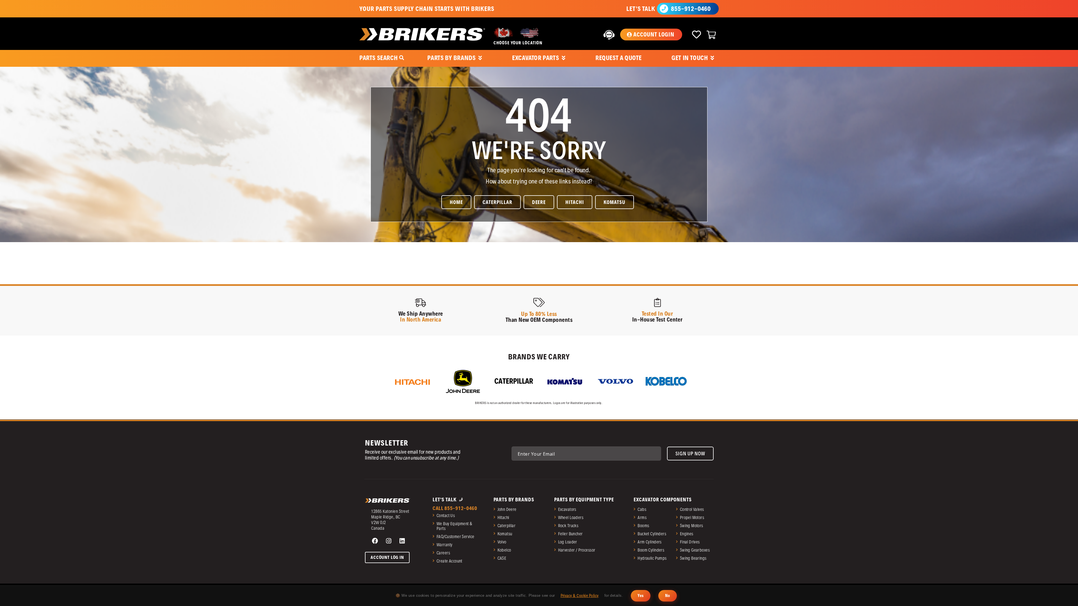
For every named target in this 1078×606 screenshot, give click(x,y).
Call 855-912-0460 (455, 508)
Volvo (501, 542)
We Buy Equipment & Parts (454, 526)
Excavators (567, 509)
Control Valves (692, 509)
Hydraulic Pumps (652, 558)
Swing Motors (691, 525)
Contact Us (446, 515)
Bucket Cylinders (652, 533)
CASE (501, 558)
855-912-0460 (691, 8)
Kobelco (504, 550)
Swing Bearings (693, 558)
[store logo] (422, 34)
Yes (640, 595)
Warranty (444, 544)
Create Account (449, 561)
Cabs (642, 509)
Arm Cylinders (649, 542)
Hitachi (503, 517)
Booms (643, 525)
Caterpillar (506, 525)
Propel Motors (692, 517)
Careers (443, 552)
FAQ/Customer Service (455, 536)
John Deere (507, 509)
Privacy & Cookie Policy (580, 595)
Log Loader (567, 542)
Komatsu (504, 533)
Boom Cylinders (651, 550)
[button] (651, 34)
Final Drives (690, 542)
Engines (686, 533)
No (667, 595)
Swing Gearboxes (695, 550)
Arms (642, 517)
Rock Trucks (568, 525)
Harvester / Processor (576, 550)
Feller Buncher (570, 533)
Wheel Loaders (570, 517)
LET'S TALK (640, 9)
